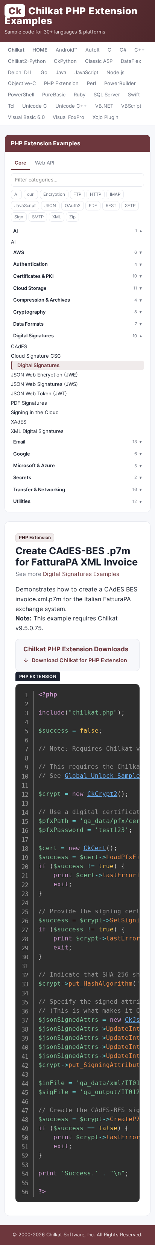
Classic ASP (98, 61)
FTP (77, 194)
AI (16, 194)
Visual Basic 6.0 (26, 117)
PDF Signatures (29, 403)
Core (20, 163)
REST (111, 205)
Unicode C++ (71, 106)
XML (56, 216)
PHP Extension (61, 83)
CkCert (95, 848)
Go (44, 72)
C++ (139, 50)
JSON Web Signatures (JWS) (44, 384)
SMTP (38, 216)
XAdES (18, 422)
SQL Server (107, 94)
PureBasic (53, 94)
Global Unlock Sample (102, 775)
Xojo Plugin (106, 117)
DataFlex (131, 61)
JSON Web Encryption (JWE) (44, 375)
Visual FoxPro (68, 117)
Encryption (54, 194)
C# (123, 50)
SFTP (130, 205)
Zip (72, 216)
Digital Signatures (38, 365)
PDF (93, 205)
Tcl (11, 106)
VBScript (131, 106)
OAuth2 (73, 205)
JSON (50, 205)
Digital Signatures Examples (81, 574)
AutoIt (92, 50)
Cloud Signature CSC (36, 356)
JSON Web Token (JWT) (39, 393)
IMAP (115, 194)
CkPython (65, 61)
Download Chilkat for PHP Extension (79, 660)
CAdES (19, 346)
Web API (44, 163)
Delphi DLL (20, 72)
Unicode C (34, 106)
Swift (134, 94)
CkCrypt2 (102, 793)
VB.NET (104, 106)
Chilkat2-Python (27, 61)
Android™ (66, 50)
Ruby (79, 94)
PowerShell (21, 94)
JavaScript (86, 72)
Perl (91, 83)
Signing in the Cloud (35, 412)
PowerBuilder (120, 83)
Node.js (115, 72)
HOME (39, 50)
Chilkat (16, 50)
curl (31, 194)
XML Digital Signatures (37, 431)
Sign (18, 216)
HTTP (95, 194)
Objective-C (22, 83)
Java (61, 72)
